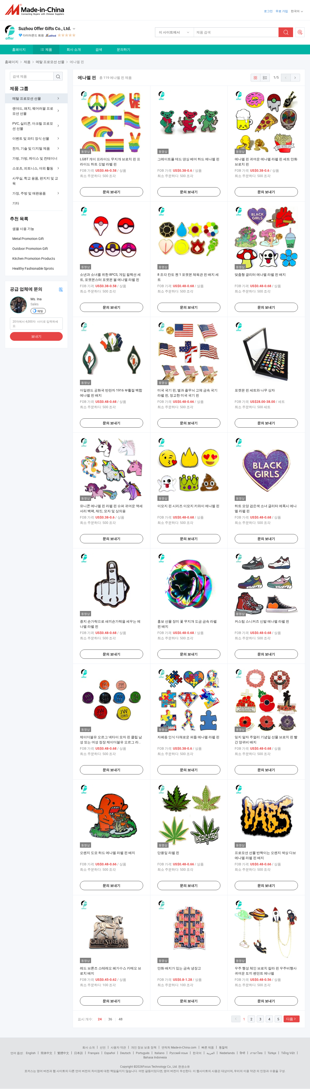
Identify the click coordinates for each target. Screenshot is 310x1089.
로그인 (268, 11)
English (31, 1053)
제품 (48, 49)
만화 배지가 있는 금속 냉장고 (179, 968)
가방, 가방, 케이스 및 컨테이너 (34, 158)
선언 (103, 1047)
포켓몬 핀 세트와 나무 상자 (255, 390)
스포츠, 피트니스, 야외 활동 (32, 168)
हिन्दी (242, 1053)
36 (110, 1019)
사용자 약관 (118, 1047)
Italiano (159, 1053)
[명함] (61, 289)
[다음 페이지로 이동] (295, 77)
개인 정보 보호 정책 (143, 1047)
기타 (15, 203)
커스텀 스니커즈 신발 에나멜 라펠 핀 (262, 621)
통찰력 (223, 1047)
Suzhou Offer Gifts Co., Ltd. (44, 28)
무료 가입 (282, 11)
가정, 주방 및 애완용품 (29, 193)
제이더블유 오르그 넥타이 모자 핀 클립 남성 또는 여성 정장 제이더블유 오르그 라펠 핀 (111, 742)
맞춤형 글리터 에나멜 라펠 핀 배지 (260, 274)
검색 (98, 49)
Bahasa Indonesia (155, 1057)
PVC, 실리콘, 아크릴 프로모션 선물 (32, 126)
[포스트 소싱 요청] (300, 32)
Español (109, 1053)
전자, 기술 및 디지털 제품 (31, 148)
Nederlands (227, 1053)
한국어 (197, 1053)
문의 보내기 (111, 192)
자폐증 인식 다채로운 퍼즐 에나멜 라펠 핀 (188, 737)
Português (142, 1053)
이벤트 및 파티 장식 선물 (30, 138)
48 (121, 1019)
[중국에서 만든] (36, 9)
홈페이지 (19, 49)
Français (93, 1053)
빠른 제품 (208, 1047)
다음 (289, 1018)
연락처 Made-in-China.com (179, 1047)
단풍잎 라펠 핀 (168, 852)
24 (100, 1019)
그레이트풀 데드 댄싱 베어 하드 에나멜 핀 (188, 159)
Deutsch (125, 1053)
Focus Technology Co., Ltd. (160, 1066)
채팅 (40, 311)
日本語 (78, 1053)
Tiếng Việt (288, 1053)
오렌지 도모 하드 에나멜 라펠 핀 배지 (107, 852)
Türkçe (272, 1053)
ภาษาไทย (256, 1053)
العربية (211, 1053)
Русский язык (179, 1053)
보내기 (36, 336)
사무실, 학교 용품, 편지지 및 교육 (35, 181)
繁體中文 (63, 1053)
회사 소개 (74, 49)
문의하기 (123, 49)
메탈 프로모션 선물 (26, 98)
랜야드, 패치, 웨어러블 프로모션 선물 (32, 111)
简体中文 (46, 1053)
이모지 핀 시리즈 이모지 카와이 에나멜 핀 (188, 506)
